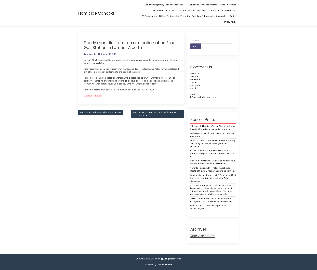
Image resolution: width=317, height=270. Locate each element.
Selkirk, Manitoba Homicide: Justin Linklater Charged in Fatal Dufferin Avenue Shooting (211, 200)
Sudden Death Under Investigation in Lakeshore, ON (208, 207)
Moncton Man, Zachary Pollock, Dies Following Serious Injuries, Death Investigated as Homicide (212, 143)
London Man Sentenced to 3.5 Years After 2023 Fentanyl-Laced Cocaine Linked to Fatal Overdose (213, 178)
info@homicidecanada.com (203, 97)
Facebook (195, 79)
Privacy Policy (229, 21)
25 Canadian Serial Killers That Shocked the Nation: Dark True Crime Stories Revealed (183, 16)
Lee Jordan (91, 54)
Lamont (98, 95)
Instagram (195, 85)
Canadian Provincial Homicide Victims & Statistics (212, 4)
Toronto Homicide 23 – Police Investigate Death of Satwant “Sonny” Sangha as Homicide (213, 169)
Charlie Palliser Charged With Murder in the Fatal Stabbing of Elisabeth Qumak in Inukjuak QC (212, 153)
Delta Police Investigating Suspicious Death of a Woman (212, 135)
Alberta (88, 95)
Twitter (193, 82)
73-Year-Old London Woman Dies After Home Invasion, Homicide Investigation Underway (212, 127)
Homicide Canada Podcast (223, 10)
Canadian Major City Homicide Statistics (164, 4)
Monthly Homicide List (163, 10)
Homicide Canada (96, 13)
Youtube (194, 76)
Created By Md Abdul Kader (158, 264)
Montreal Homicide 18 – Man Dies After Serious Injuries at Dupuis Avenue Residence (212, 162)
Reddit (233, 16)
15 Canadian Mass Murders (192, 10)
